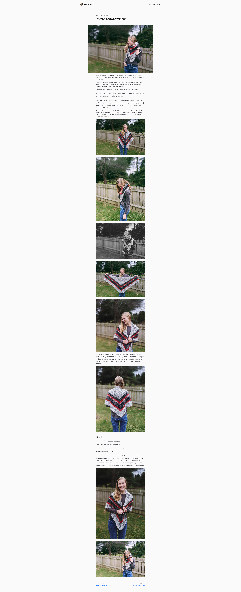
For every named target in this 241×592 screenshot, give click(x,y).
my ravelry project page (114, 441)
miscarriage (135, 102)
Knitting (158, 4)
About (154, 4)
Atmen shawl (104, 451)
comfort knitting (119, 102)
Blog (150, 4)
